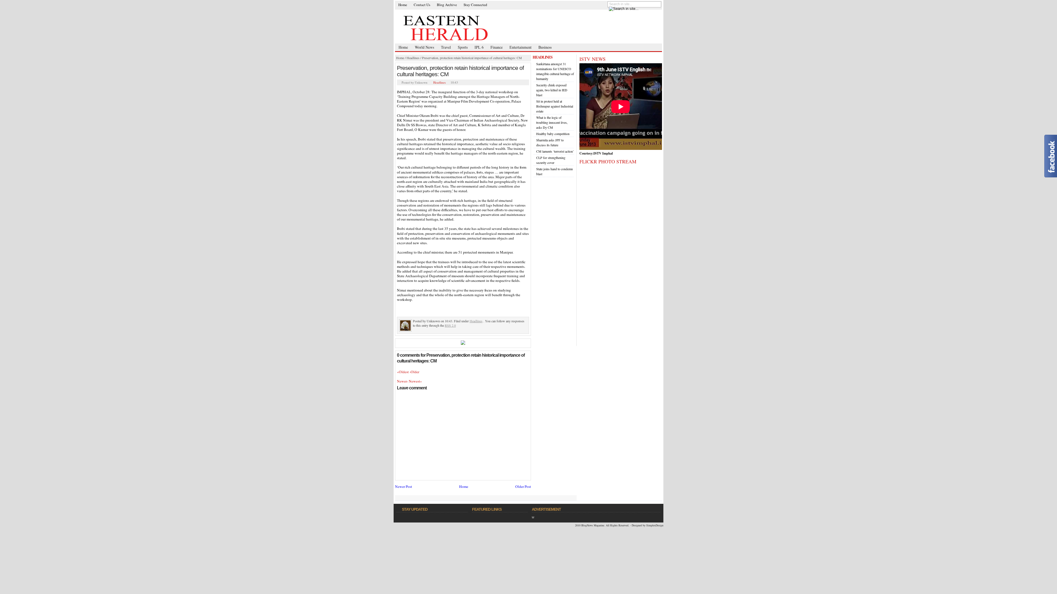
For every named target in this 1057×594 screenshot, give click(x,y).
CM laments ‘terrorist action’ (555, 151)
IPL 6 (479, 47)
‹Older (414, 371)
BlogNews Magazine (592, 525)
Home (402, 4)
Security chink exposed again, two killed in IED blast (551, 90)
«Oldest (403, 371)
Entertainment (521, 47)
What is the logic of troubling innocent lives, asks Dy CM (552, 122)
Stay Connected (475, 4)
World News (424, 47)
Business (545, 47)
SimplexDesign (654, 525)
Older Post (523, 486)
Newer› (403, 381)
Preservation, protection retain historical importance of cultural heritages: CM (472, 58)
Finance (497, 47)
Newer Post (403, 486)
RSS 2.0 (450, 325)
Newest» (415, 381)
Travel (446, 47)
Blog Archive (447, 4)
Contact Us (422, 4)
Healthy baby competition (553, 133)
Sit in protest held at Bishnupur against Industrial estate (554, 106)
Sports (463, 47)
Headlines (413, 58)
